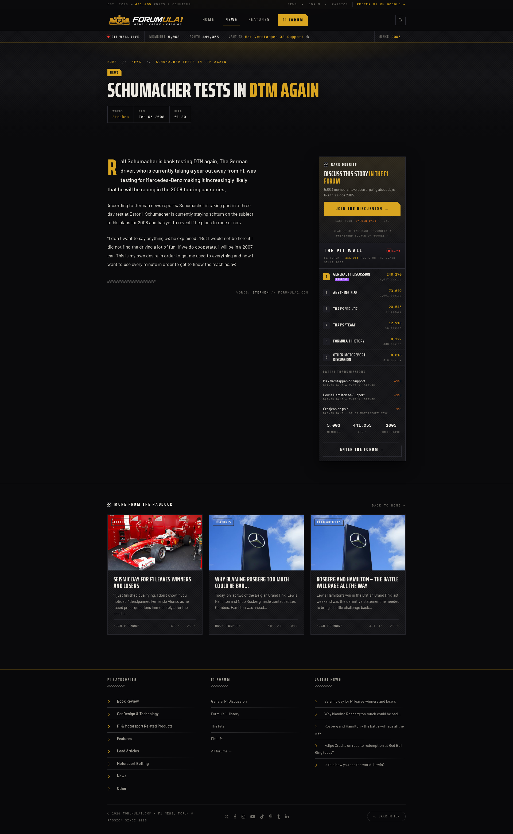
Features (259, 19)
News (231, 19)
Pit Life (217, 738)
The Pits (217, 726)
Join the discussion (362, 208)
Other (121, 788)
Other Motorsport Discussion (349, 357)
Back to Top (389, 816)
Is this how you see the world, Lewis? (354, 764)
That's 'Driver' (346, 309)
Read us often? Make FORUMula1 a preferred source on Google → (362, 233)
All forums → (221, 751)
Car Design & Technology (138, 713)
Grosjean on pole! (336, 408)
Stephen (120, 117)
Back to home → (389, 505)
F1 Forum (293, 20)
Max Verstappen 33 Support (274, 37)
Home (209, 19)
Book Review (128, 701)
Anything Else (345, 293)
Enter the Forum (362, 449)
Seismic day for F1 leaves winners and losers (152, 582)
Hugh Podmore (126, 626)
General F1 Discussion (351, 274)
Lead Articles (329, 522)
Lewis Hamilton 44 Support (344, 395)
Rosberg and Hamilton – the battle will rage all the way (358, 582)
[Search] (400, 20)
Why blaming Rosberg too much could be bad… (252, 582)
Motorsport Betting (133, 763)
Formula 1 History (349, 341)
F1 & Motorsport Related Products (145, 726)
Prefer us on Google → (381, 4)
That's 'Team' (344, 325)
